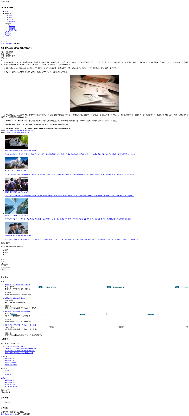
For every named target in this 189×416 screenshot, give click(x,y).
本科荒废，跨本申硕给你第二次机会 (17, 285)
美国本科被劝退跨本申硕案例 (15, 298)
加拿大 (11, 19)
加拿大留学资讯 (10, 384)
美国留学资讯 (9, 382)
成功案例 (8, 32)
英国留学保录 (9, 358)
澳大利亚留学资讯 (11, 386)
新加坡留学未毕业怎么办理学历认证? (20, 130)
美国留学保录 (9, 360)
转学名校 (12, 28)
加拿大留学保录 (10, 363)
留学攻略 (8, 34)
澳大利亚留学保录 (11, 365)
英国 (10, 15)
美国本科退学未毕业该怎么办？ (18, 132)
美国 (10, 17)
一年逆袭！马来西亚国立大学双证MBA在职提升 (21, 349)
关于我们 (8, 36)
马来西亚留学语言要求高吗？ (15, 346)
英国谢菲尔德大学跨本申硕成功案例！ (18, 311)
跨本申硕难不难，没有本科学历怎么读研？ (20, 351)
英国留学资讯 (9, 380)
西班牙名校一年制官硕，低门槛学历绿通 (19, 353)
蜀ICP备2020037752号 (8, 414)
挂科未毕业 (13, 30)
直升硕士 (12, 26)
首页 (6, 11)
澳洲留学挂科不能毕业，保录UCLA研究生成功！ (22, 325)
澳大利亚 (12, 22)
